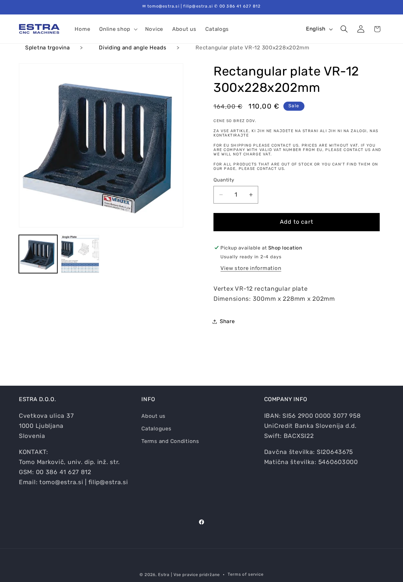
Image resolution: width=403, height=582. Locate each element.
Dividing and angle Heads (132, 47)
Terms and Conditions (170, 441)
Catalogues (156, 428)
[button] (118, 29)
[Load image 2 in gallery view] (80, 254)
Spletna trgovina (47, 47)
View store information (250, 268)
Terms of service (245, 574)
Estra (163, 574)
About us (153, 416)
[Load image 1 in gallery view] (38, 254)
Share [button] (227, 321)
